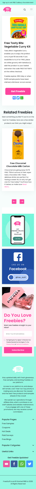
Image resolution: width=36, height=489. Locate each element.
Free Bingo (6, 439)
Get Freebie (18, 91)
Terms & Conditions (22, 344)
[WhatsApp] (18, 246)
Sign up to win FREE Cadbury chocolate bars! (18, 2)
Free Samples (8, 423)
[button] (22, 201)
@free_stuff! (21, 277)
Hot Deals (6, 431)
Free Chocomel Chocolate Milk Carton (18, 165)
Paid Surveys (7, 435)
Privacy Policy (10, 344)
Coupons (6, 427)
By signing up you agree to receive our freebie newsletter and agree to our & (18, 342)
